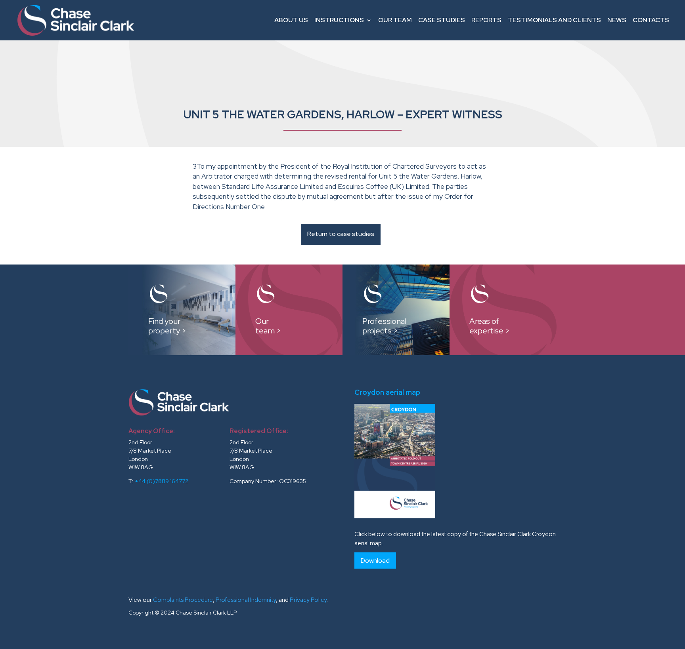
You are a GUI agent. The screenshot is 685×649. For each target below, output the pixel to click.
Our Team (395, 20)
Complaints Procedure (183, 600)
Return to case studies (340, 234)
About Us (291, 20)
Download (375, 560)
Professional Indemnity (246, 600)
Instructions (339, 20)
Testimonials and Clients (554, 20)
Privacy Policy (308, 600)
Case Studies (441, 20)
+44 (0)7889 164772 (161, 481)
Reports (486, 20)
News (616, 20)
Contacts (651, 20)
